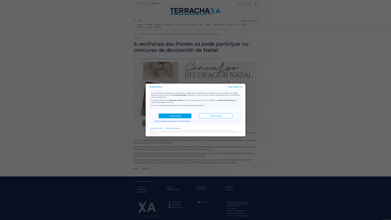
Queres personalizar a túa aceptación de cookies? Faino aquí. (173, 121)
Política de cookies (156, 128)
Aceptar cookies (175, 116)
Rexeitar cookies (216, 116)
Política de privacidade (172, 128)
